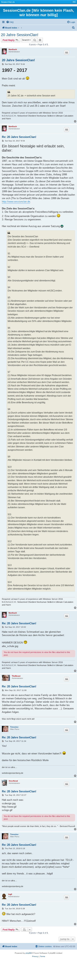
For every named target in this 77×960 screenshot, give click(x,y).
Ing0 (10, 894)
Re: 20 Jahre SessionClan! (19, 136)
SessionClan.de (8, 2)
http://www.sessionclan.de (16, 201)
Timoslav (14, 727)
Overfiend (13, 781)
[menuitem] (10, 22)
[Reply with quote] (66, 52)
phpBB (29, 953)
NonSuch (13, 49)
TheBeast (16, 676)
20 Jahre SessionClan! (19, 35)
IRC (74, 2)
